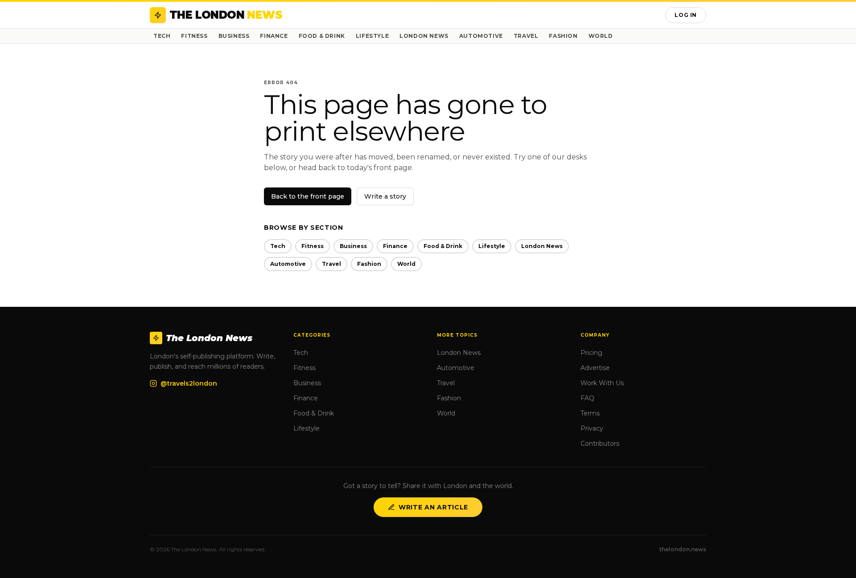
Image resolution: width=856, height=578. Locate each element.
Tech (161, 36)
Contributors (599, 444)
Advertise (595, 368)
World (600, 36)
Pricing (591, 353)
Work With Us (602, 383)
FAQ (587, 398)
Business (234, 36)
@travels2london (188, 383)
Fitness (194, 36)
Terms (590, 413)
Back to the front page (307, 196)
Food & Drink (322, 36)
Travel (526, 36)
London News (424, 36)
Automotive (481, 36)
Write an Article (433, 507)
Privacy (591, 428)
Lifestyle (372, 36)
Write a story (385, 196)
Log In (686, 15)
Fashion (563, 36)
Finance (274, 36)
